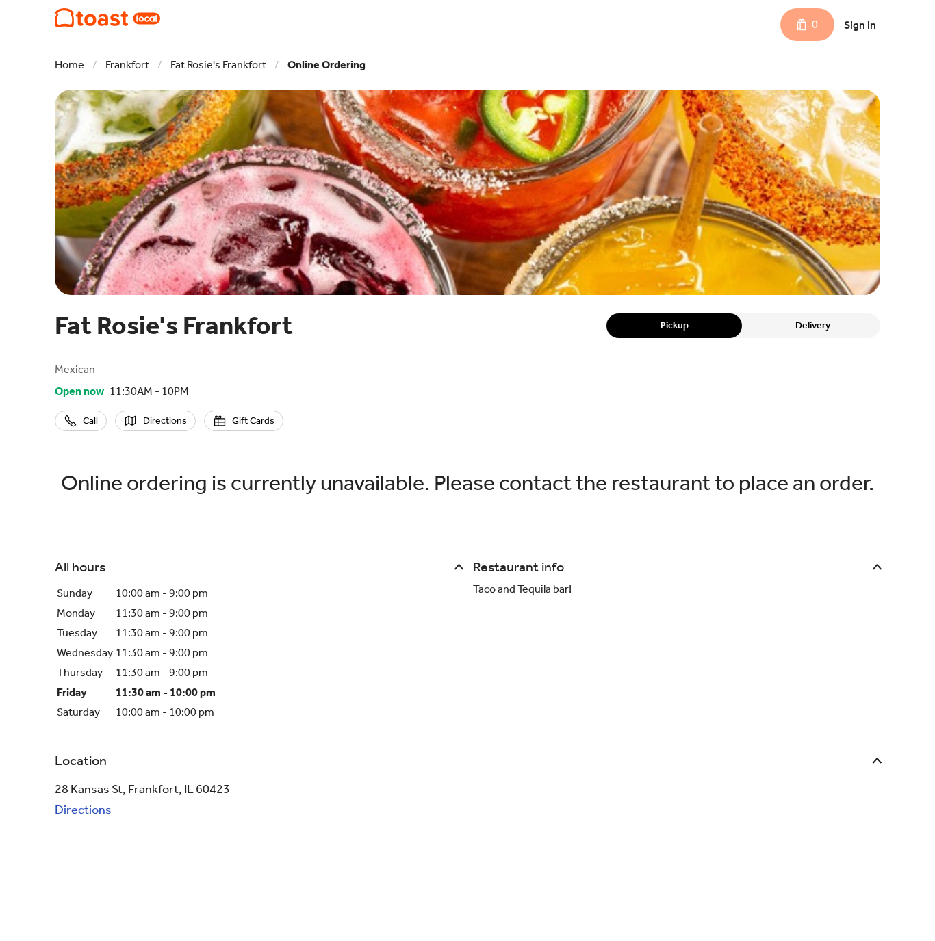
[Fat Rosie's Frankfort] (107, 17)
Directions (83, 809)
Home (69, 64)
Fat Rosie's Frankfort (218, 64)
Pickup (675, 325)
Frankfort (127, 64)
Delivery (812, 325)
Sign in (860, 24)
